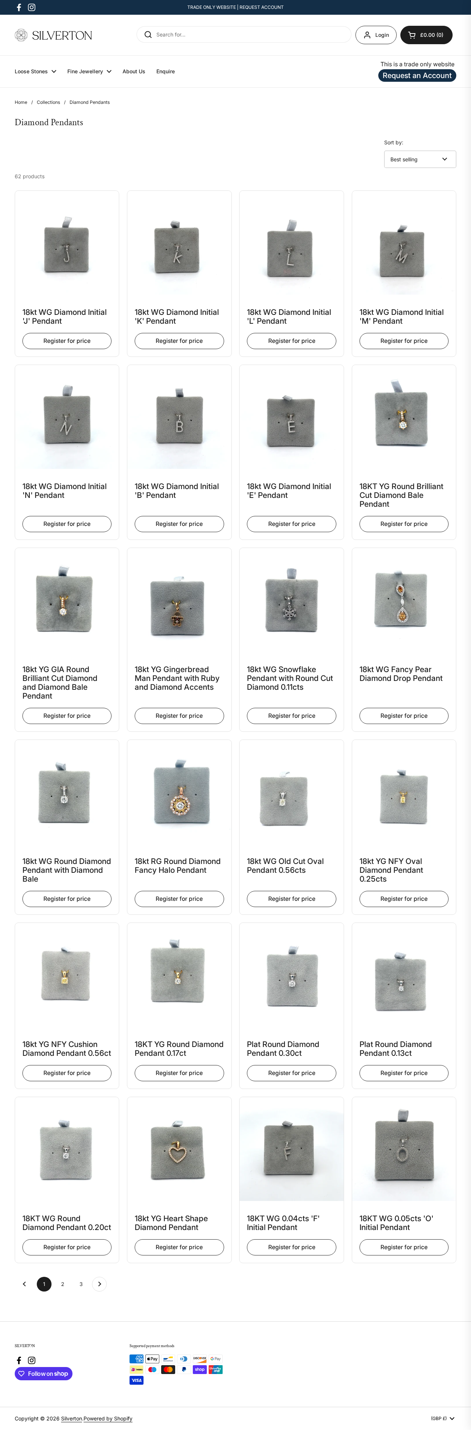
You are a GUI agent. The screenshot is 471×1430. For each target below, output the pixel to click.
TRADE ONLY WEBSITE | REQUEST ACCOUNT (235, 7)
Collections (48, 102)
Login (382, 35)
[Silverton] (53, 35)
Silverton (71, 1418)
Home (21, 102)
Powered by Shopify (108, 1418)
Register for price (67, 340)
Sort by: (393, 142)
